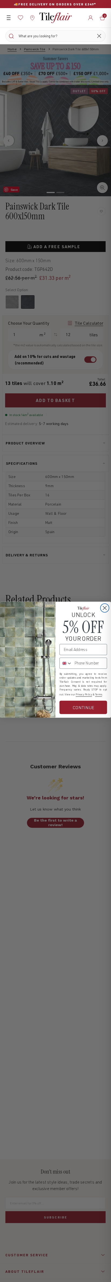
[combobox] (66, 663)
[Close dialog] (104, 607)
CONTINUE (83, 707)
